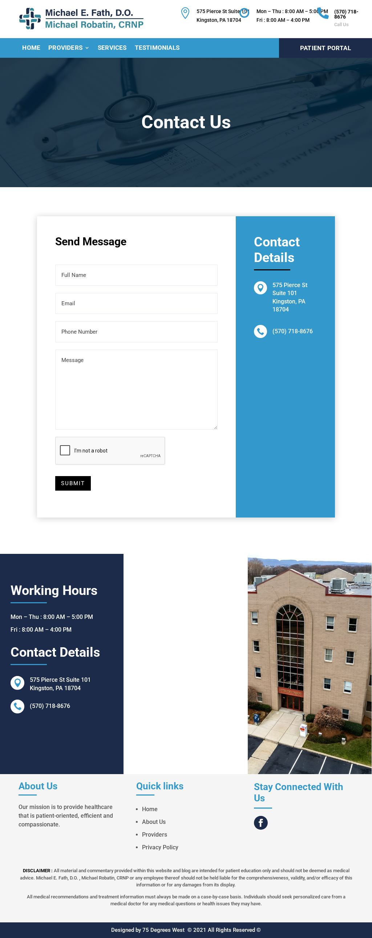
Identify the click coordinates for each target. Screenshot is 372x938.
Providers (65, 48)
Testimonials (157, 48)
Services (112, 48)
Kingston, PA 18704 (55, 688)
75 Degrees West (163, 930)
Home (31, 48)
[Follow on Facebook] (261, 823)
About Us (154, 821)
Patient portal (325, 48)
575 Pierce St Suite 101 (60, 679)
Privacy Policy (160, 847)
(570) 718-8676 (346, 14)
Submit (73, 483)
